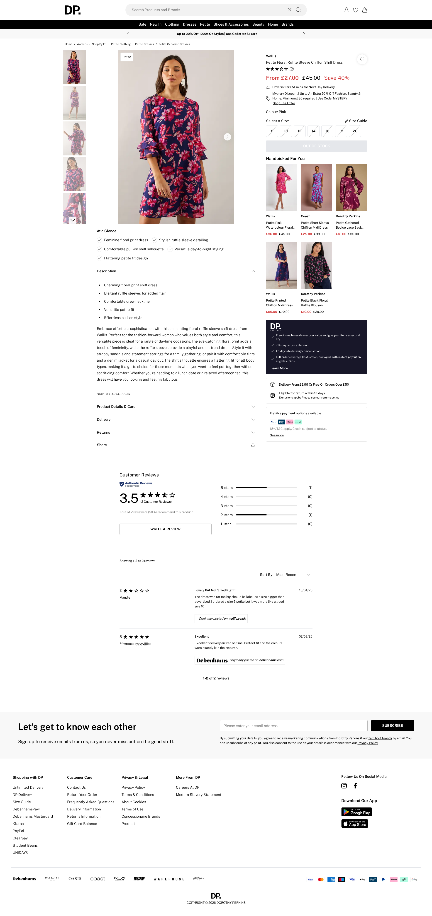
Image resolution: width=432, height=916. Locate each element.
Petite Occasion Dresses (174, 44)
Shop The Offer (284, 103)
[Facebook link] (355, 785)
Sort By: (267, 575)
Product (128, 824)
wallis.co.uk (237, 618)
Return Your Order (82, 795)
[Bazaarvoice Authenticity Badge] (136, 484)
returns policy (330, 397)
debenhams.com (271, 660)
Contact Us (76, 787)
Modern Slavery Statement (198, 795)
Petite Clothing (121, 44)
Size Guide (22, 802)
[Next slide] (304, 33)
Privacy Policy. (368, 743)
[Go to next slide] (227, 136)
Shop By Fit (99, 44)
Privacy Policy (133, 787)
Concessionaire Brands (141, 816)
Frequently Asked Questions (90, 802)
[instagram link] (344, 785)
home (68, 44)
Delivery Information (84, 809)
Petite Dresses (144, 44)
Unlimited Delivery (28, 787)
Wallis (271, 56)
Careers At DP (187, 787)
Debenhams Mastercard (33, 816)
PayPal (18, 831)
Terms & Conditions (138, 795)
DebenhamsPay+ (27, 809)
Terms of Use (132, 809)
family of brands (380, 738)
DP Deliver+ (22, 795)
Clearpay (20, 838)
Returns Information (83, 816)
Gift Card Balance (82, 824)
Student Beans (25, 845)
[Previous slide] (128, 33)
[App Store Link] (356, 817)
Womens (82, 44)
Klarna (18, 824)
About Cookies (134, 802)
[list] (176, 137)
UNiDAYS (20, 853)
